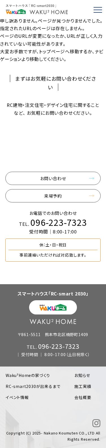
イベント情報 (17, 397)
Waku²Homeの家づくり (28, 375)
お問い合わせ (53, 178)
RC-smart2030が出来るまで (33, 386)
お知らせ (82, 375)
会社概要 (82, 397)
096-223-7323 (59, 222)
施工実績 (82, 386)
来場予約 (53, 196)
